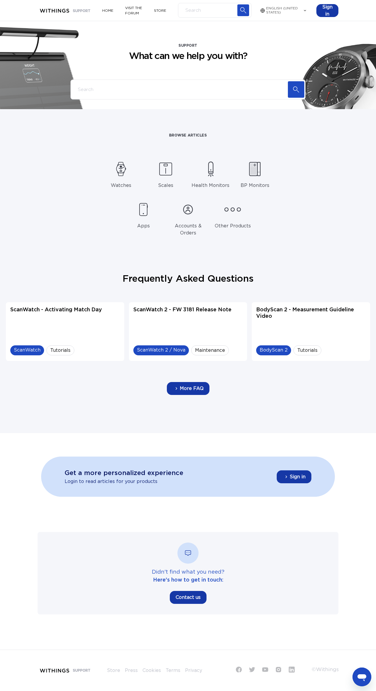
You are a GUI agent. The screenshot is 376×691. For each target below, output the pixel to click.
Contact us (188, 597)
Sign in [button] (298, 476)
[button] (327, 10)
